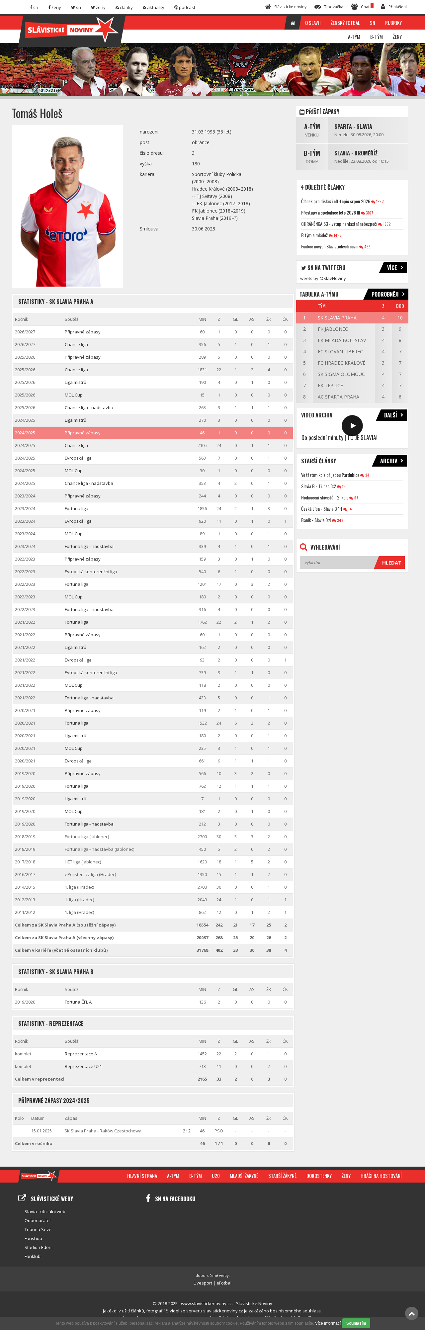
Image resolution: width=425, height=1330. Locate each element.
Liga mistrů (75, 382)
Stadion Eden (38, 1247)
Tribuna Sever (39, 1229)
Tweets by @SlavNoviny (322, 278)
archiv (388, 461)
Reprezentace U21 (83, 1066)
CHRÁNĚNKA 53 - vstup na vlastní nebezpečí (339, 223)
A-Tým (312, 126)
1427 (337, 235)
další (390, 415)
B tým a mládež (314, 234)
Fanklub (33, 1256)
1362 (386, 224)
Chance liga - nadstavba (89, 407)
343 (339, 520)
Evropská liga (78, 458)
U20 (216, 1175)
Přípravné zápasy (83, 332)
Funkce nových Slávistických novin (329, 246)
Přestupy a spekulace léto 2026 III (330, 212)
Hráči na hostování (381, 1175)
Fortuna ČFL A (78, 1002)
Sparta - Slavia (353, 127)
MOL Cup (74, 395)
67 (355, 497)
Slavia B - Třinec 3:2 (318, 486)
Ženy (346, 1175)
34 (367, 475)
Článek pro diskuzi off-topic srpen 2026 (335, 201)
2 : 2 (187, 1131)
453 (367, 246)
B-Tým (312, 153)
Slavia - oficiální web (45, 1211)
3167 (369, 213)
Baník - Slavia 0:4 (316, 519)
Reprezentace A (81, 1054)
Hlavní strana (142, 1175)
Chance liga (76, 344)
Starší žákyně (282, 1175)
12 (343, 486)
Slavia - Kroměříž (356, 153)
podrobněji (385, 294)
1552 (379, 201)
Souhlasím (356, 1323)
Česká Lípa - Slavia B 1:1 (321, 508)
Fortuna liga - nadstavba (89, 546)
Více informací (328, 1323)
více (392, 268)
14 (349, 509)
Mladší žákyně (244, 1175)
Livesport (203, 1283)
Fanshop (33, 1238)
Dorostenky (319, 1175)
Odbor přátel (37, 1220)
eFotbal (223, 1283)
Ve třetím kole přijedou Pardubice (330, 474)
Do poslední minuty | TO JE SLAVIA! (339, 437)
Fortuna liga (76, 508)
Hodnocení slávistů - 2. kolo (324, 497)
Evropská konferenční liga (91, 572)
